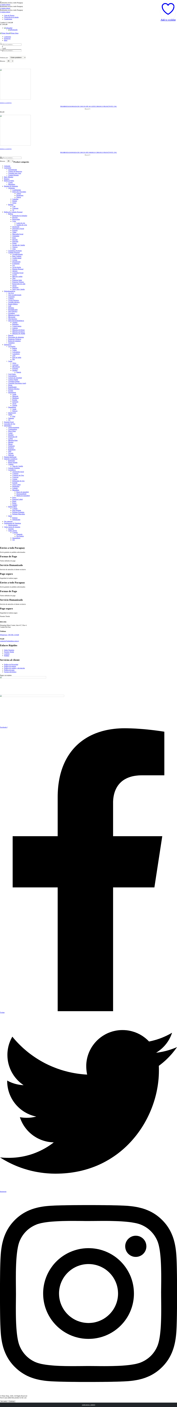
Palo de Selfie (16, 357)
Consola (15, 532)
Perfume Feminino (18, 512)
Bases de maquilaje (22, 492)
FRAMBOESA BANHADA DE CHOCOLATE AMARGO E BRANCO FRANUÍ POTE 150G (88, 152)
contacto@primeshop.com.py (9, 641)
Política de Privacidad (11, 664)
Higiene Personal (17, 269)
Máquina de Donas (18, 330)
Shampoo (15, 287)
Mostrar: (3, 61)
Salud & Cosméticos (10, 459)
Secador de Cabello (18, 245)
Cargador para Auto (14, 173)
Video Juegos (12, 530)
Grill (9, 306)
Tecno (14, 403)
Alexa (14, 363)
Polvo (14, 497)
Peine (14, 238)
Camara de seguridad (15, 378)
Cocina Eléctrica (13, 300)
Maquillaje (15, 490)
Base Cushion (16, 256)
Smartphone (12, 392)
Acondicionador (17, 254)
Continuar (12, 1401)
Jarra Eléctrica (12, 311)
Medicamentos (13, 525)
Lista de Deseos (9, 15)
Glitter (14, 232)
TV (9, 420)
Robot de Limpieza (14, 341)
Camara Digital (13, 379)
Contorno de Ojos (18, 475)
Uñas (14, 249)
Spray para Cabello (18, 289)
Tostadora (11, 343)
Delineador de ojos (18, 481)
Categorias (7, 37)
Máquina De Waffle (18, 333)
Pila (13, 359)
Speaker (15, 370)
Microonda (11, 317)
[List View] (5, 64)
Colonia (14, 508)
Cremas (14, 260)
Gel (13, 265)
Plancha (10, 335)
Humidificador (13, 309)
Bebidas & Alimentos (6, 102)
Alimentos (11, 188)
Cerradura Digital (13, 381)
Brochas (15, 217)
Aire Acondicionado (14, 295)
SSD (9, 451)
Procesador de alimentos (16, 337)
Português (14, 30)
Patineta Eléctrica (13, 389)
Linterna (15, 328)
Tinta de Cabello (17, 466)
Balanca (6, 179)
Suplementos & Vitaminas (12, 523)
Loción (14, 274)
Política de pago (9, 670)
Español (9, 28)
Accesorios (11, 346)
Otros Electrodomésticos (16, 321)
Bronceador (16, 219)
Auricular (15, 365)
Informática (7, 426)
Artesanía (7, 166)
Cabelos (10, 464)
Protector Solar (17, 280)
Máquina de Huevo (18, 332)
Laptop (10, 438)
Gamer (10, 433)
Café (13, 206)
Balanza (15, 518)
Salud (10, 516)
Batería (14, 348)
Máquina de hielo (13, 315)
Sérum (14, 286)
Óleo (13, 278)
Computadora (12, 429)
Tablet (10, 414)
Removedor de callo (18, 284)
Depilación (15, 227)
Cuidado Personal (14, 252)
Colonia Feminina (14, 468)
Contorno (15, 473)
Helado (14, 201)
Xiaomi (14, 405)
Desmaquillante (21, 494)
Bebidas (10, 204)
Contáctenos (8, 19)
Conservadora (16, 326)
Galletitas (15, 199)
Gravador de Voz (9, 424)
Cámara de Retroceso (15, 171)
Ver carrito (4, 1401)
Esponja (15, 230)
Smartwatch (12, 413)
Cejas (14, 221)
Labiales (15, 488)
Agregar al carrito (88, 1405)
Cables (14, 350)
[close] (1, 1)
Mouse (10, 444)
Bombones (19, 195)
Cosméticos (12, 470)
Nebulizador (16, 519)
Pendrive (11, 448)
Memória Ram (13, 440)
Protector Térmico (18, 282)
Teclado (10, 453)
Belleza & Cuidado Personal (13, 212)
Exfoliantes (16, 263)
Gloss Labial (16, 484)
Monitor (10, 442)
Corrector (15, 477)
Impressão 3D (12, 437)
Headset (10, 435)
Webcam (11, 455)
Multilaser (15, 398)
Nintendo (19, 534)
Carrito (10, 182)
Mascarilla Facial (17, 234)
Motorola (15, 396)
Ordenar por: (4, 57)
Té (13, 210)
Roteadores (11, 449)
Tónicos (15, 247)
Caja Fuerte (12, 374)
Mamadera (11, 184)
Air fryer (11, 293)
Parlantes (15, 368)
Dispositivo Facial (18, 228)
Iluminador (15, 486)
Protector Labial (17, 499)
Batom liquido (12, 462)
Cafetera (11, 298)
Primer (14, 243)
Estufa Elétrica (13, 304)
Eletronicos (7, 344)
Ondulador (15, 236)
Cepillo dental (16, 258)
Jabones (14, 271)
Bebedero (15, 324)
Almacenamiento (13, 427)
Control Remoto (13, 175)
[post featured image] (15, 99)
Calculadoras (12, 376)
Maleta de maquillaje (23, 495)
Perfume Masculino (18, 514)
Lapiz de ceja (20, 223)
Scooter (10, 391)
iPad (13, 416)
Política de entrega (10, 666)
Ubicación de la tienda (11, 17)
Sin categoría (8, 521)
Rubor (14, 503)
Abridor (14, 322)
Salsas (14, 203)
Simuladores (16, 538)
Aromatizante (12, 169)
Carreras (7, 654)
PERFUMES (12, 507)
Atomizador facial (18, 472)
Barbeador (11, 460)
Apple (14, 394)
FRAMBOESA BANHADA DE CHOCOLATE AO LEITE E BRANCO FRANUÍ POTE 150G (88, 106)
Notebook (11, 446)
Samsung (15, 402)
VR (13, 540)
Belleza (10, 214)
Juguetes (11, 529)
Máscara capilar (17, 276)
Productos (7, 38)
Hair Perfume (16, 510)
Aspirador (11, 297)
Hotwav (15, 411)
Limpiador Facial (17, 273)
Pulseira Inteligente (10, 457)
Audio (10, 361)
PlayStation (20, 536)
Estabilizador (12, 387)
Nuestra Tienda (9, 652)
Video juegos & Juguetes (12, 527)
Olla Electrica (12, 319)
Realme (14, 400)
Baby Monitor (8, 177)
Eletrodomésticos (9, 291)
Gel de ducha (16, 267)
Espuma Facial (9, 422)
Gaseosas (15, 208)
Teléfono (11, 418)
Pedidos (6, 655)
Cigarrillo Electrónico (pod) (17, 383)
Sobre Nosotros (9, 650)
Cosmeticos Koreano (15, 251)
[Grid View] (1, 64)
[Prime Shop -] (9, 33)
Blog (5, 40)
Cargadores (16, 354)
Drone (10, 385)
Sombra (14, 505)
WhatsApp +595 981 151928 (9, 635)
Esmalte (14, 483)
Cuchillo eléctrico (14, 302)
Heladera (11, 308)
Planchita (15, 241)
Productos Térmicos (14, 339)
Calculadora (16, 352)
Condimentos (16, 190)
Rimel (14, 501)
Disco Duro (12, 431)
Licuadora (11, 313)
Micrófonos (16, 367)
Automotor (7, 168)
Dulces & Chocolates (19, 192)
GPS (13, 356)
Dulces (18, 197)
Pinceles (15, 239)
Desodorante (16, 262)
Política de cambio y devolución (14, 668)
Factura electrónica (10, 672)
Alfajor (18, 193)
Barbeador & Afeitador (19, 216)
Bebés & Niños (9, 181)
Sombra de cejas (21, 225)
